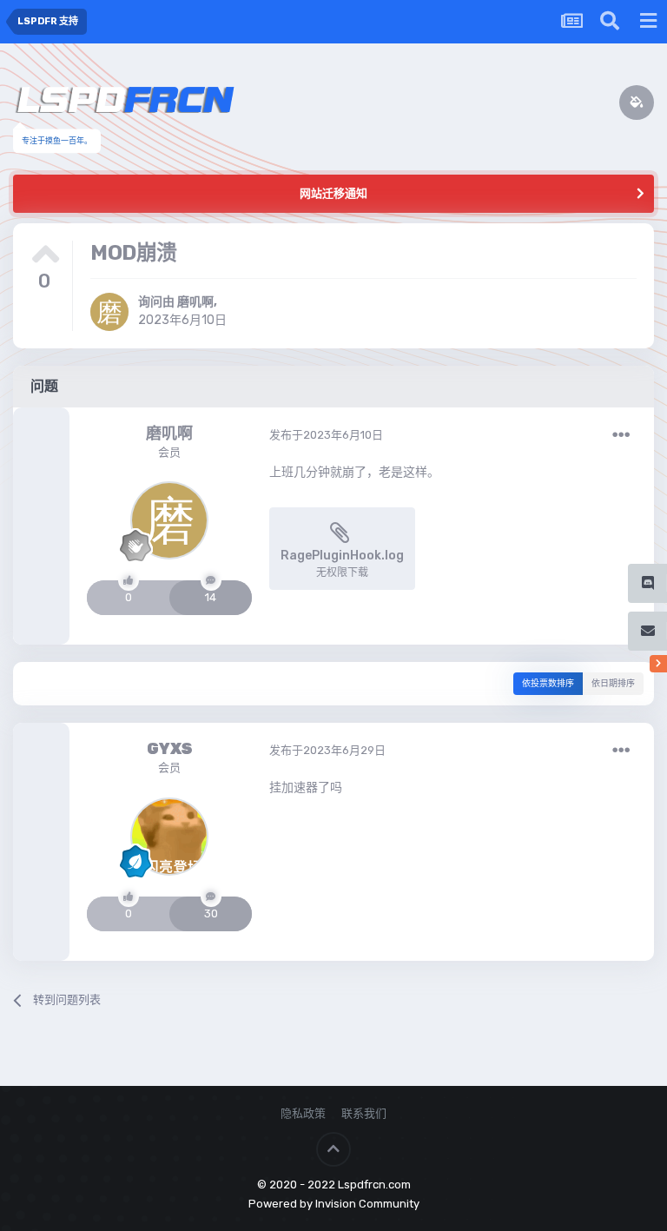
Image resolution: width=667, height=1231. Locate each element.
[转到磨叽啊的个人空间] (109, 312)
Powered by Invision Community (333, 1203)
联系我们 (363, 1113)
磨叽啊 (195, 302)
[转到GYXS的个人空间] (169, 837)
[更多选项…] (621, 435)
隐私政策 (303, 1113)
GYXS (170, 748)
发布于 (326, 434)
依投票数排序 (548, 683)
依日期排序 (613, 683)
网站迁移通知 (333, 193)
